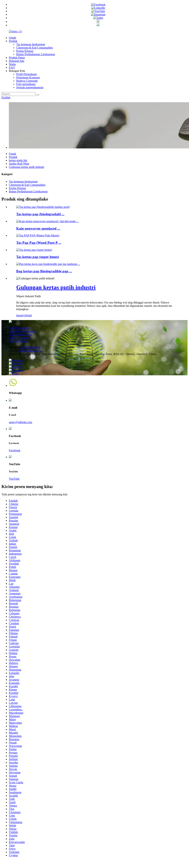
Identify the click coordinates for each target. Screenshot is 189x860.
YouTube (14, 478)
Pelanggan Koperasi (28, 77)
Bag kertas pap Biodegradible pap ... (44, 271)
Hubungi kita (16, 60)
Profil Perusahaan (26, 74)
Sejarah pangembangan (29, 87)
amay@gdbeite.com (30, 350)
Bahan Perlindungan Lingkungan (35, 54)
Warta (12, 64)
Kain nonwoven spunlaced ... (38, 228)
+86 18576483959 (29, 347)
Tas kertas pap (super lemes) (37, 257)
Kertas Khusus (24, 50)
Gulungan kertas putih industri (26, 167)
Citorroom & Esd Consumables (34, 47)
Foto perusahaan (25, 84)
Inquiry (20, 315)
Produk (13, 41)
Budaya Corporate (27, 80)
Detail (28, 315)
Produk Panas (17, 57)
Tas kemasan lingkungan (30, 44)
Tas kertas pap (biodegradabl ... (40, 214)
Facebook (14, 450)
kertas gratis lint (18, 160)
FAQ (12, 67)
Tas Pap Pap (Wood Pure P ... (38, 243)
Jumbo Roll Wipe (19, 163)
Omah (12, 37)
